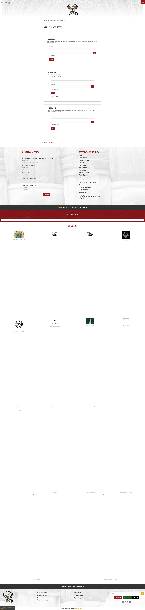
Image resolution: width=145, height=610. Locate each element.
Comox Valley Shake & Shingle (19, 239)
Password (51, 50)
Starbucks (55, 492)
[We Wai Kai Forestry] (90, 321)
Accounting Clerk (26, 173)
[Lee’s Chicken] (19, 407)
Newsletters (60, 33)
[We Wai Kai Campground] (19, 324)
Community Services (84, 158)
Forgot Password (53, 62)
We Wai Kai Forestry (90, 326)
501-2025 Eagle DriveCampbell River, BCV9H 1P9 (79, 600)
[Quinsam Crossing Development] (126, 448)
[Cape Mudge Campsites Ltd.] (90, 448)
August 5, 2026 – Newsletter (29, 166)
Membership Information (33, 162)
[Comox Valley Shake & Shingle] (19, 234)
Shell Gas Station (126, 325)
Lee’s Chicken (19, 410)
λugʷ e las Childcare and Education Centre (108, 580)
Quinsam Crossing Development (126, 492)
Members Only (49, 20)
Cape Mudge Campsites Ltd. (90, 492)
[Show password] (94, 53)
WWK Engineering (37, 580)
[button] (143, 2)
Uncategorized (25, 169)
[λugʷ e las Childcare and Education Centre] (108, 536)
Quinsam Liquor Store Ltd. (55, 327)
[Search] (142, 593)
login (31, 155)
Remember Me (53, 55)
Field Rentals (82, 170)
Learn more (3, 608)
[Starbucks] (55, 448)
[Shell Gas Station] (126, 321)
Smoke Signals (126, 240)
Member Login (90, 41)
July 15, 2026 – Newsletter (29, 185)
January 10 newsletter (48, 142)
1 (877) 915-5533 (46, 597)
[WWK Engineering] (37, 536)
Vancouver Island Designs (79, 608)
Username (51, 46)
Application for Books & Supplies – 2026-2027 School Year (37, 158)
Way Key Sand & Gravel (54, 239)
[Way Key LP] (90, 234)
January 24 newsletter (47, 143)
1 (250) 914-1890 (79, 595)
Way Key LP (90, 239)
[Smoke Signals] (126, 234)
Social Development (84, 190)
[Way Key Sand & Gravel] (55, 234)
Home (43, 20)
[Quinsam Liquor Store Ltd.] (54, 321)
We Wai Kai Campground (19, 331)
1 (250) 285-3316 (43, 595)
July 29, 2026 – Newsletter (29, 178)
